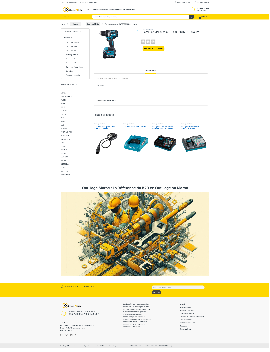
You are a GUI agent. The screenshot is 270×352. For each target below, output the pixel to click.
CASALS (64, 150)
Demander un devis (153, 48)
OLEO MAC (65, 164)
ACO (62, 118)
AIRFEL (63, 121)
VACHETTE (65, 171)
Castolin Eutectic (66, 96)
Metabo (63, 103)
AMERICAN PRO (66, 132)
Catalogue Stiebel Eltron (74, 67)
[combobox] (140, 17)
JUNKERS (64, 157)
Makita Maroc (101, 85)
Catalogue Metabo (72, 59)
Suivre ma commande (184, 2)
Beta (62, 143)
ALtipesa (64, 128)
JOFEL (63, 93)
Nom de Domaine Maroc (188, 323)
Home (63, 24)
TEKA (63, 107)
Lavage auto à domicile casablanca (192, 316)
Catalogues (75, 24)
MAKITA (63, 100)
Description (150, 71)
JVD (62, 125)
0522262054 (201, 10)
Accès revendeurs (203, 2)
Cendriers (69, 71)
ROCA (63, 168)
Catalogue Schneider (73, 63)
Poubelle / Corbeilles (73, 75)
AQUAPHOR (65, 135)
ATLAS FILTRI (65, 139)
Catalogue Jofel (71, 47)
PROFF (63, 160)
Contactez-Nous (185, 329)
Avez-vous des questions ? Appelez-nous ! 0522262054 (79, 2)
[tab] (150, 71)
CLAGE (63, 153)
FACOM (63, 114)
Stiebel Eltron (65, 175)
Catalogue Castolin (72, 43)
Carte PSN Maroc (186, 319)
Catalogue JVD (71, 51)
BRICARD (64, 111)
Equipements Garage (187, 313)
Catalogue (183, 326)
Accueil (182, 304)
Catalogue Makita (93, 24)
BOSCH (63, 146)
